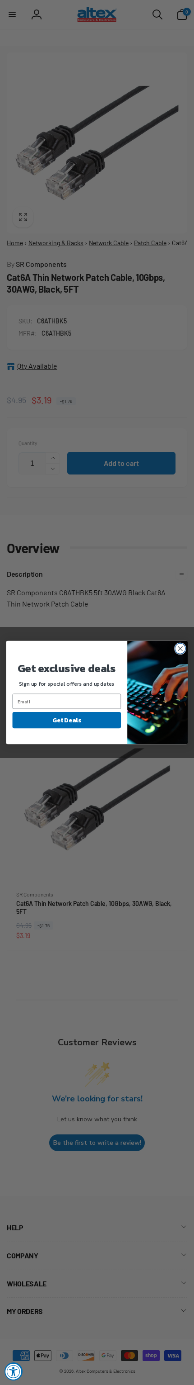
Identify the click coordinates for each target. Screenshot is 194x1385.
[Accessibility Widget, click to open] (14, 1371)
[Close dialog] (180, 648)
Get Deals (66, 720)
